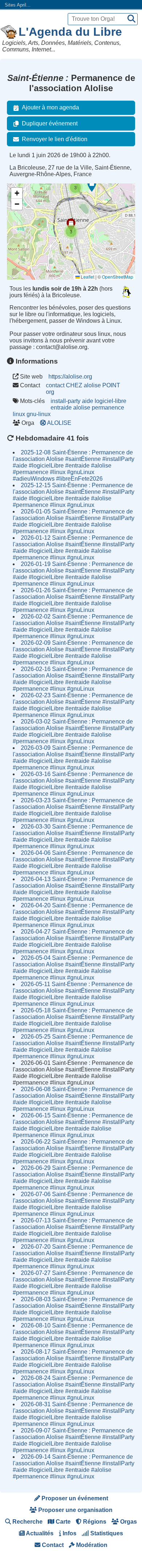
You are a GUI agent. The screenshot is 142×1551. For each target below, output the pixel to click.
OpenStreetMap (117, 277)
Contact (52, 1545)
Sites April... (18, 5)
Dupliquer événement (50, 123)
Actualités (39, 1533)
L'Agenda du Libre (70, 31)
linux (19, 414)
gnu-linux (39, 414)
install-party (65, 401)
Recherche (27, 1522)
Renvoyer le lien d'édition (54, 139)
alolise (81, 407)
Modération (91, 1545)
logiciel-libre (110, 401)
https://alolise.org (70, 376)
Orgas (128, 1522)
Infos (68, 1533)
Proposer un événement (74, 1498)
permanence (108, 407)
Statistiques (106, 1533)
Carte (62, 1522)
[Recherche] (131, 19)
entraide (61, 407)
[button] (91, 185)
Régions (94, 1522)
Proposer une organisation (75, 1510)
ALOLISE (59, 423)
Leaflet (87, 277)
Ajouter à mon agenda (50, 107)
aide (87, 401)
